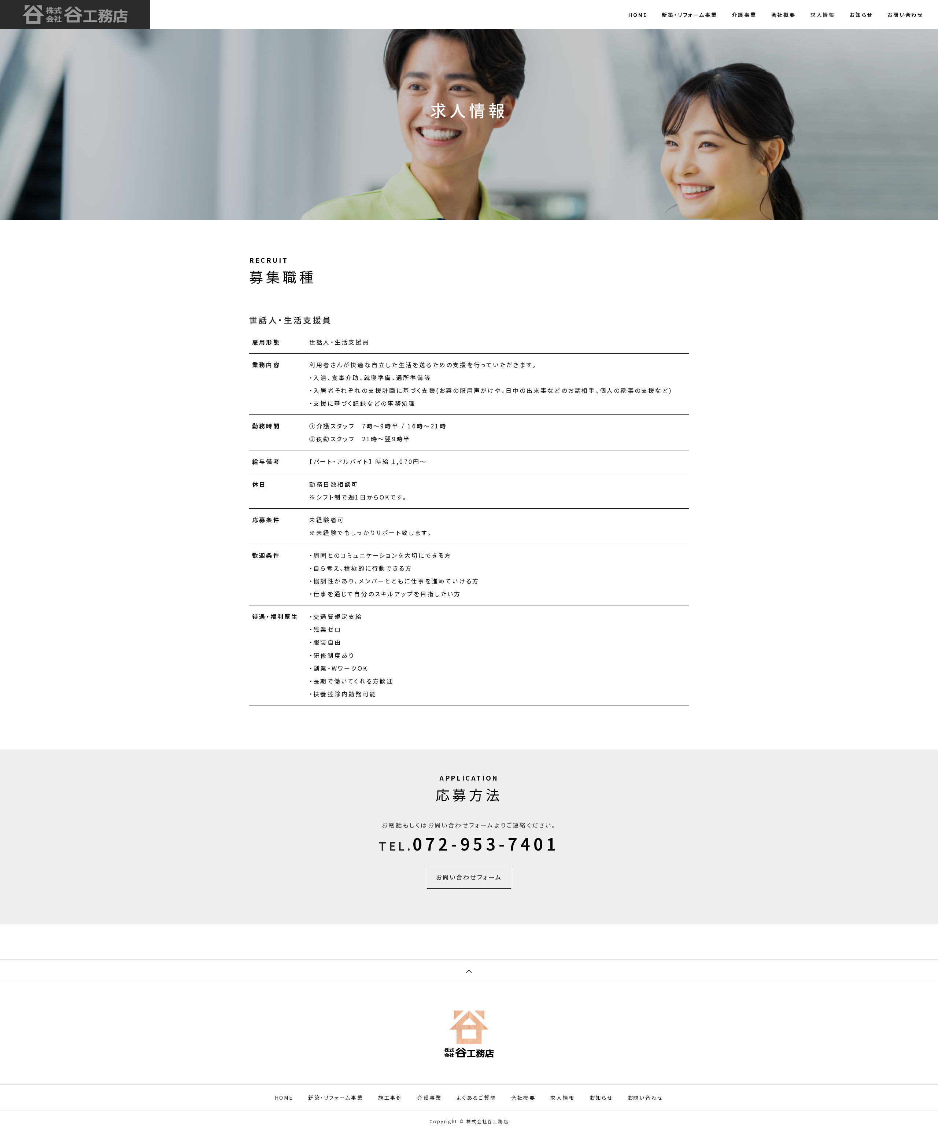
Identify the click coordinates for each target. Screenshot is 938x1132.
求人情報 (822, 14)
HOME (637, 14)
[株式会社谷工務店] (75, 14)
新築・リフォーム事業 (689, 14)
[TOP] (469, 970)
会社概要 (783, 14)
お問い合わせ (905, 14)
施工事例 (390, 1097)
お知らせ (861, 14)
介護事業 (744, 14)
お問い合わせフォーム (469, 877)
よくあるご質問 (476, 1097)
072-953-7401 (486, 843)
